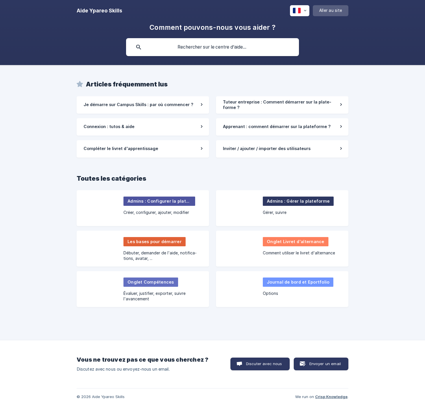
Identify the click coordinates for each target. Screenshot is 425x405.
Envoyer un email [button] (325, 363)
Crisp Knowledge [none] (331, 396)
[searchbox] (212, 47)
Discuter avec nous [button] (264, 363)
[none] (99, 10)
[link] (143, 105)
